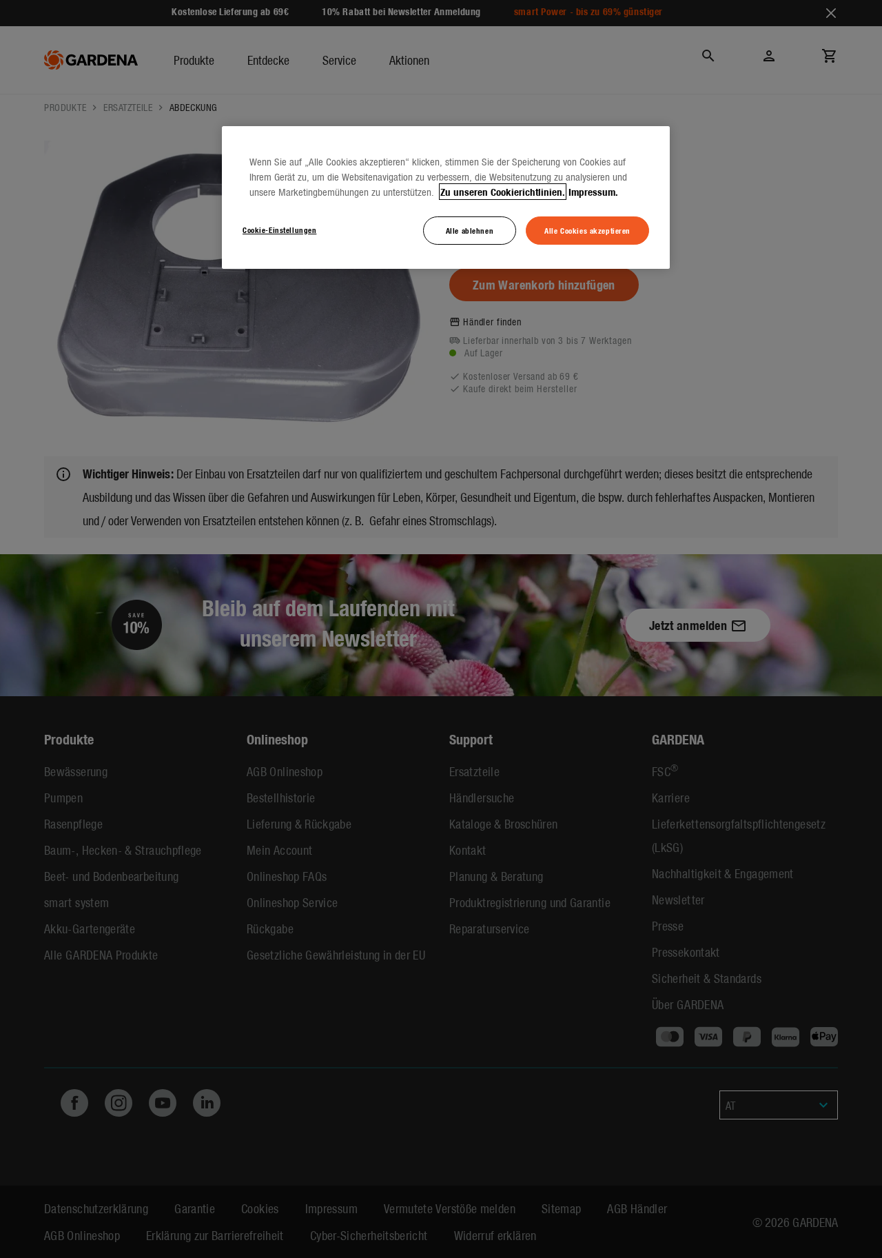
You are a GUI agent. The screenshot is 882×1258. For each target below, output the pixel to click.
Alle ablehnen (469, 230)
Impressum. (593, 192)
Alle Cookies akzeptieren (587, 230)
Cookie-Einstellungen (279, 229)
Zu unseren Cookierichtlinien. (502, 192)
